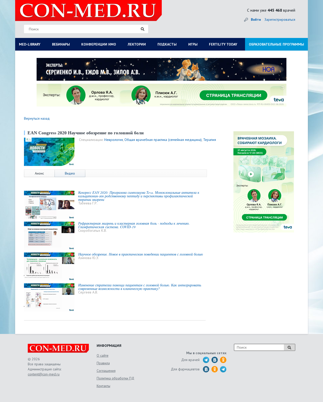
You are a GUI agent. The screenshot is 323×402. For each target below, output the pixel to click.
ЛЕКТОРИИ (137, 44)
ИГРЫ (193, 44)
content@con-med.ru (44, 374)
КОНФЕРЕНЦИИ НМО (98, 44)
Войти (256, 19)
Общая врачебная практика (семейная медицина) (163, 139)
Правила (103, 363)
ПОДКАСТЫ (167, 44)
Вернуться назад (37, 118)
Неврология (113, 139)
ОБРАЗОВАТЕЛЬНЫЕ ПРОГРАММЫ (276, 44)
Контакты (103, 386)
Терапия (209, 139)
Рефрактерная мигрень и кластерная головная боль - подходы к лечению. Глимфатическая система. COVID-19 (134, 225)
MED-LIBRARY (29, 44)
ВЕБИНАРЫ (61, 44)
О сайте (103, 355)
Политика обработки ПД (115, 378)
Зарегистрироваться (279, 19)
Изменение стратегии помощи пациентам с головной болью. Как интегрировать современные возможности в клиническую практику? (139, 287)
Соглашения (106, 370)
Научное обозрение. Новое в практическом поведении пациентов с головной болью (140, 254)
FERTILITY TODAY (223, 44)
